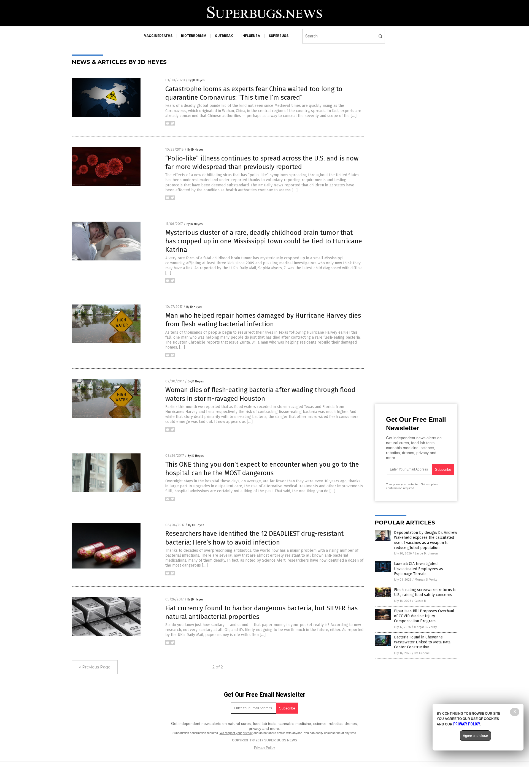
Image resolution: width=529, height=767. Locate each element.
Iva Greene (422, 653)
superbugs (278, 36)
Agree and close (475, 735)
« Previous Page (94, 667)
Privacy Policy (264, 748)
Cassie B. (420, 601)
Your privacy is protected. (403, 484)
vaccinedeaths (158, 36)
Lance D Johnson (426, 553)
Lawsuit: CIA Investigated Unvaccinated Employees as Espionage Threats (418, 568)
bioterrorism (193, 36)
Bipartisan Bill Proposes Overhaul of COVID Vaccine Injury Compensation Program (424, 616)
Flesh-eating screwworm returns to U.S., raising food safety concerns (425, 592)
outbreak (224, 36)
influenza (250, 36)
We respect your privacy (236, 733)
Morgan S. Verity (426, 579)
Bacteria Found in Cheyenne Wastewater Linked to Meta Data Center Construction (422, 642)
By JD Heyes (196, 80)
